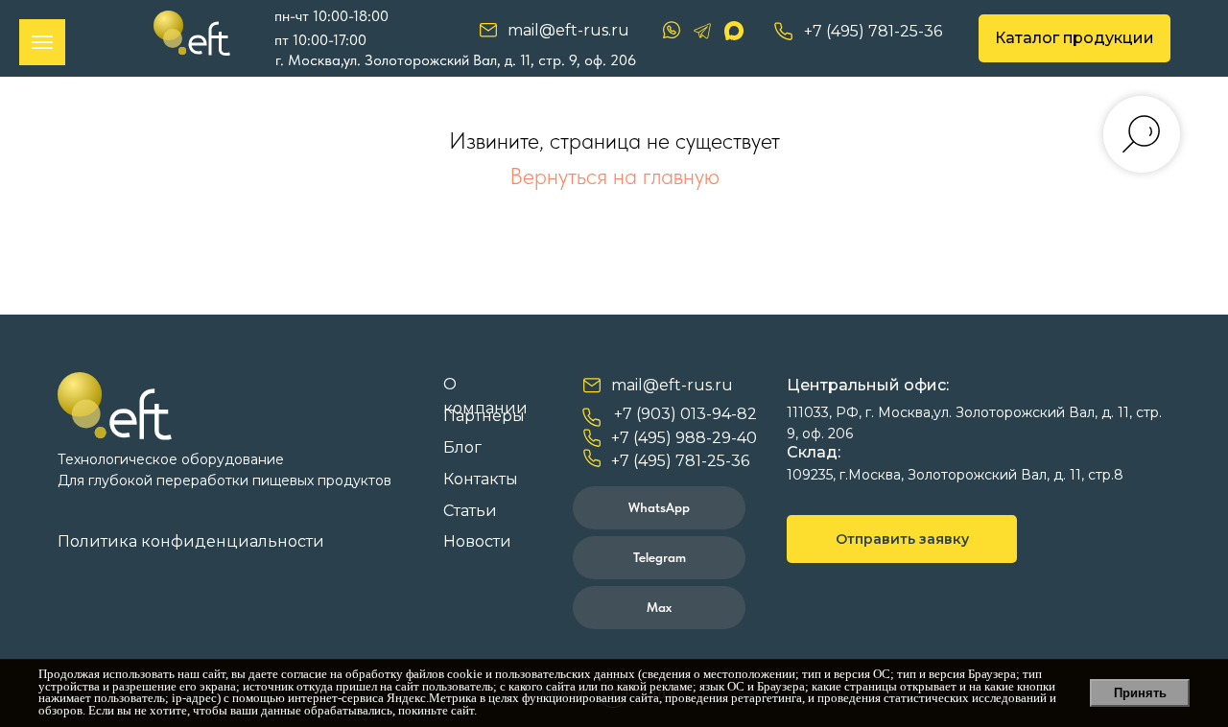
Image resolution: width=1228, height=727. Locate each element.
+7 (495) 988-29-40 (684, 438)
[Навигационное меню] (42, 42)
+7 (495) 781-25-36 (873, 31)
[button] (902, 539)
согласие (304, 674)
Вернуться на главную (614, 176)
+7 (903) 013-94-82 (685, 414)
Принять (1140, 693)
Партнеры (484, 416)
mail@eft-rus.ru (568, 30)
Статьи (470, 511)
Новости (477, 541)
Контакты (480, 479)
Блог (462, 447)
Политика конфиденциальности (191, 541)
